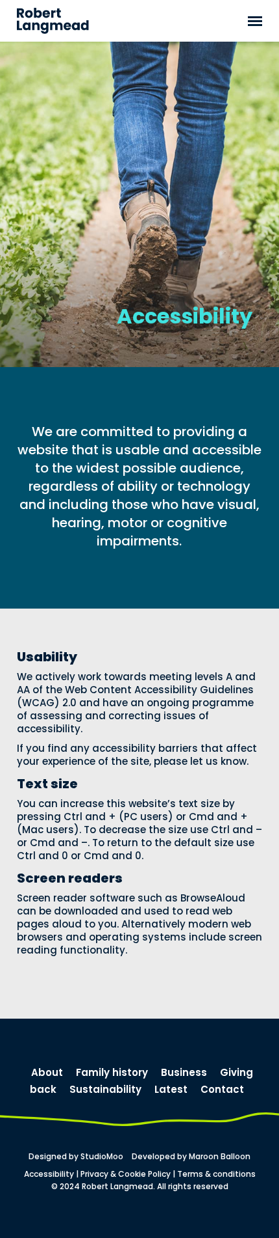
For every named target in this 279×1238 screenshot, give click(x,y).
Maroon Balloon (219, 1156)
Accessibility (49, 1173)
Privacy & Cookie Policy (125, 1173)
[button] (255, 20)
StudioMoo (101, 1156)
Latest (171, 1089)
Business (184, 1072)
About (47, 1072)
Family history (112, 1072)
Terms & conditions (216, 1173)
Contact (222, 1089)
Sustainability (105, 1089)
